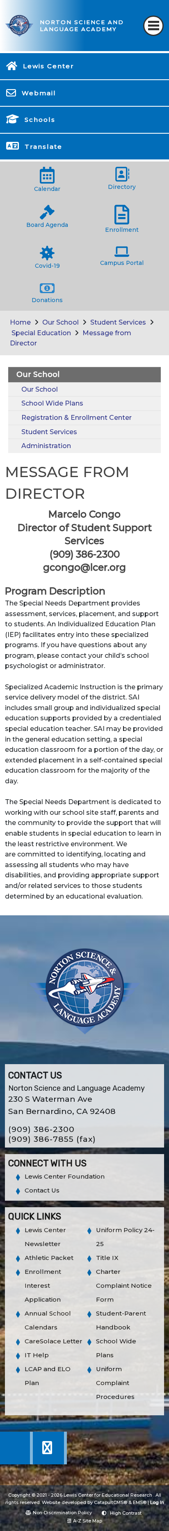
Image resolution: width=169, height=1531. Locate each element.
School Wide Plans (52, 403)
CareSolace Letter (53, 1341)
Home (20, 322)
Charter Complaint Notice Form (124, 1285)
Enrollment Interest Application (43, 1285)
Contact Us (42, 1190)
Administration (46, 446)
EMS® (139, 1502)
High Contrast (126, 1513)
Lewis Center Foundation (65, 1176)
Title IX (107, 1258)
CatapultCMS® (110, 1502)
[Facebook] (17, 1462)
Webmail (39, 93)
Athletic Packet (49, 1258)
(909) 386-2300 (41, 1129)
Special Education (41, 333)
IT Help (37, 1355)
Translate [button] (43, 146)
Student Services (118, 322)
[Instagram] (50, 1462)
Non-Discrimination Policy (62, 1512)
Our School (60, 322)
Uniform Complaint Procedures (115, 1383)
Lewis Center (48, 66)
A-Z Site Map (87, 1521)
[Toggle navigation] (153, 25)
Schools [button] (40, 119)
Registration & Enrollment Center (76, 417)
